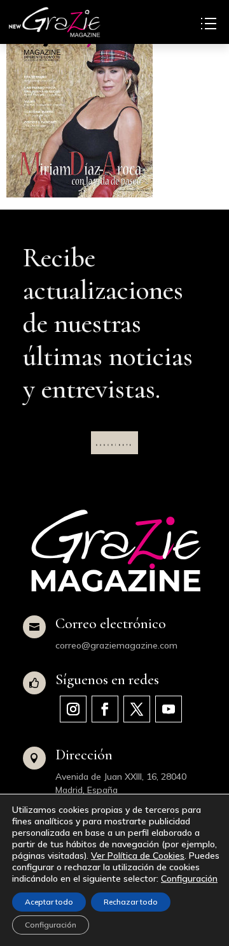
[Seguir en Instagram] (73, 709)
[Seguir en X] (136, 709)
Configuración (189, 878)
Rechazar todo (131, 902)
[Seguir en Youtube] (168, 709)
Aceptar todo (49, 902)
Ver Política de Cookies (137, 855)
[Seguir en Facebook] (105, 709)
